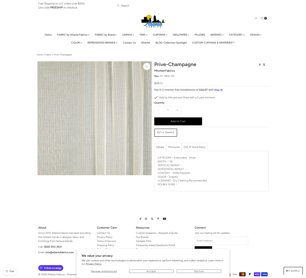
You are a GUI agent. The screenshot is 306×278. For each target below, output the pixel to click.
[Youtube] (164, 219)
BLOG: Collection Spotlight (171, 42)
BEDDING (216, 34)
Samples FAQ (143, 241)
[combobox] (153, 5)
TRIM (142, 34)
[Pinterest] (158, 219)
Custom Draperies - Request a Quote (157, 232)
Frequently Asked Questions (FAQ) (155, 245)
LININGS (127, 34)
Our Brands (142, 237)
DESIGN (255, 34)
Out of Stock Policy (195, 147)
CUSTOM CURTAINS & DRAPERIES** (213, 42)
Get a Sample (165, 132)
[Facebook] (140, 219)
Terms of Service (106, 241)
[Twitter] (152, 219)
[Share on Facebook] (260, 64)
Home (48, 34)
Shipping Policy (105, 245)
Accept (151, 271)
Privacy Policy (104, 237)
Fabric (48, 54)
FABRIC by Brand (105, 34)
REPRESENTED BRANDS (101, 42)
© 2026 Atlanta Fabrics (51, 274)
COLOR (75, 42)
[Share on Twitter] (264, 64)
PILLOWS (200, 34)
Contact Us (129, 42)
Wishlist (145, 42)
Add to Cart (178, 121)
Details (160, 147)
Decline (199, 271)
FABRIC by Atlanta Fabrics (72, 34)
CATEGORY (236, 34)
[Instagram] (146, 219)
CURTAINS (159, 34)
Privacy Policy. (94, 263)
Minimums (174, 147)
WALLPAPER (180, 34)
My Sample (293, 271)
